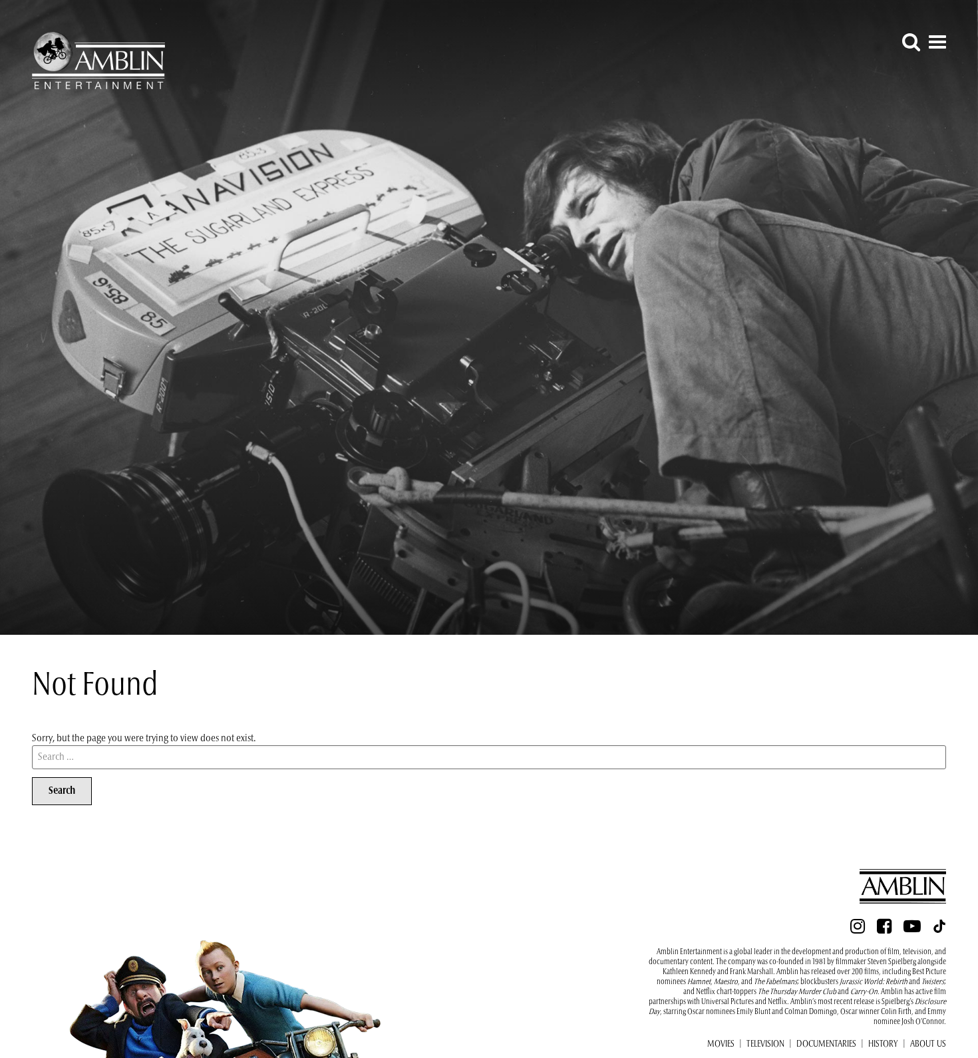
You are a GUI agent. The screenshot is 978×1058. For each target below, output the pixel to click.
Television (765, 1044)
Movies (720, 1044)
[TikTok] (939, 930)
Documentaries (826, 1044)
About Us (928, 1044)
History (883, 1044)
